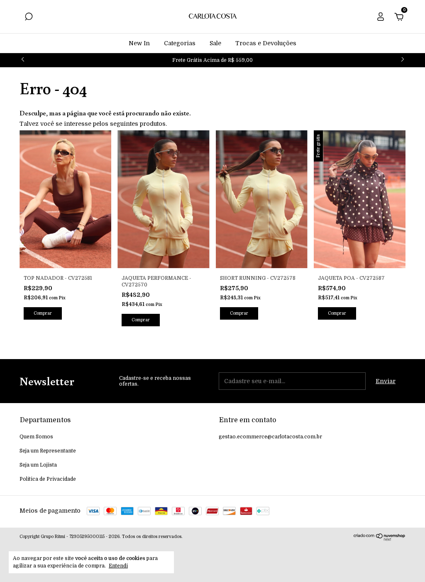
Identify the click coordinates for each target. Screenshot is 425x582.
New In (139, 43)
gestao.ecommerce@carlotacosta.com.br (270, 437)
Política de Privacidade (48, 479)
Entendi (118, 566)
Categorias (179, 43)
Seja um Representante (48, 451)
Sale (215, 43)
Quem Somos (36, 437)
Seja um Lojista (38, 465)
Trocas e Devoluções (265, 43)
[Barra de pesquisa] (29, 17)
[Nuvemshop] (379, 539)
